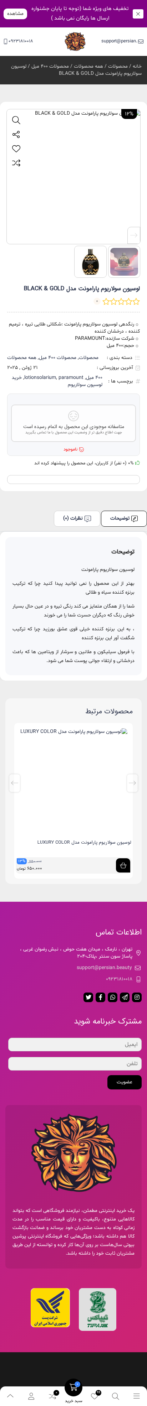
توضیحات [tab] (120, 518)
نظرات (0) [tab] (73, 518)
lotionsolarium (40, 377)
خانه (137, 66)
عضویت (124, 1082)
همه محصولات (88, 66)
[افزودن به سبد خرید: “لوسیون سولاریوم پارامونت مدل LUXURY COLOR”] (123, 865)
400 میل (94, 377)
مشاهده (15, 13)
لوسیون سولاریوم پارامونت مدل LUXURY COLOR (84, 842)
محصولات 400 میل (50, 66)
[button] (133, 235)
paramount (71, 377)
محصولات (118, 66)
